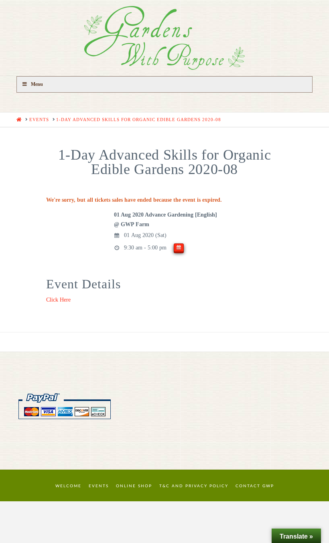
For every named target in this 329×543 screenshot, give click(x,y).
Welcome (68, 486)
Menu (37, 84)
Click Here (58, 300)
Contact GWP (255, 486)
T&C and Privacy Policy (193, 486)
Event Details (83, 284)
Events (99, 486)
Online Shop (134, 486)
